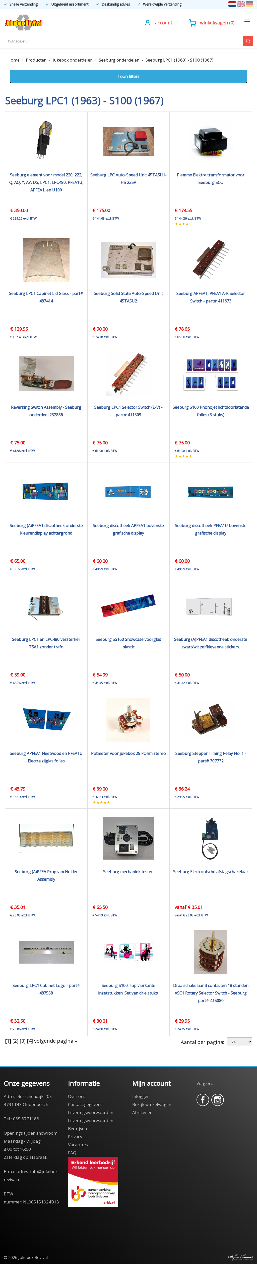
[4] (30, 1040)
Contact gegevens (85, 1104)
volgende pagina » (55, 1040)
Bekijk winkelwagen (151, 1104)
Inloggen (141, 1096)
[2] (15, 1040)
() (217, 23)
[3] (23, 1040)
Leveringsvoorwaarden (90, 1112)
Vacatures (78, 1144)
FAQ (72, 1152)
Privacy (75, 1136)
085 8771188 (26, 1119)
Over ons (76, 1096)
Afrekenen (142, 1112)
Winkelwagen (214, 23)
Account (163, 23)
